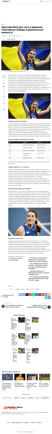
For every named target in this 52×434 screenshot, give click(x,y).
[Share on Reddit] (14, 36)
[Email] (19, 36)
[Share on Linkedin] (9, 36)
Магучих (23, 289)
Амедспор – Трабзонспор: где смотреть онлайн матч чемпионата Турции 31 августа (14, 324)
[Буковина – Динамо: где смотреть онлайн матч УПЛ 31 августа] (21, 350)
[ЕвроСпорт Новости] (5, 1)
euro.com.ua (22, 91)
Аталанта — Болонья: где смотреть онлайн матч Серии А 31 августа (28, 356)
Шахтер (23, 397)
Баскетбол (16, 381)
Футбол (12, 317)
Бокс (3, 381)
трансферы (30, 397)
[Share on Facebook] (2, 36)
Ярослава (37, 289)
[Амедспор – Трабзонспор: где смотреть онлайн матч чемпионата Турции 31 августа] (21, 320)
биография (18, 289)
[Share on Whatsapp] (7, 36)
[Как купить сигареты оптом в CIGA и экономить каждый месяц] (32, 377)
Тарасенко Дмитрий (11, 39)
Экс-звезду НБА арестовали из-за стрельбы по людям (19, 385)
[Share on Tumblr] (12, 36)
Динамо (16, 397)
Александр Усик (45, 397)
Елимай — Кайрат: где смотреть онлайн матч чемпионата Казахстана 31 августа (15, 340)
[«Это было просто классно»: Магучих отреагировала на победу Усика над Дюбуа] (7, 377)
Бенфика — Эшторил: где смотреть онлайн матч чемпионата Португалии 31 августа (28, 324)
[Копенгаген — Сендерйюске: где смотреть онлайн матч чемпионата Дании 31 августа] (35, 336)
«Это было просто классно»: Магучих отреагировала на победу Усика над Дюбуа (6, 386)
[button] (41, 1)
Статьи (4, 24)
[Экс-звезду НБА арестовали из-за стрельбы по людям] (19, 377)
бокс (37, 397)
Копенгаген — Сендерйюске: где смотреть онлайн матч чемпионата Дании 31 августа (27, 339)
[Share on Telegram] (17, 36)
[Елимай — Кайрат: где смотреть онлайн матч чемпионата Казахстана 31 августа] (21, 336)
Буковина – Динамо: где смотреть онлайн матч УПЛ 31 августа (15, 355)
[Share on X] (5, 36)
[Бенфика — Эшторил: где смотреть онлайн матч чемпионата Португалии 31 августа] (35, 320)
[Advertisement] (26, 13)
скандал (32, 289)
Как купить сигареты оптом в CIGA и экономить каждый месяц (32, 385)
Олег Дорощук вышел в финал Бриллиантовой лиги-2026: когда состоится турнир (38, 278)
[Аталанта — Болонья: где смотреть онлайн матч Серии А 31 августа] (35, 350)
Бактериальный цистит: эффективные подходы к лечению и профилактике (38, 272)
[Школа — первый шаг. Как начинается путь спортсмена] (44, 377)
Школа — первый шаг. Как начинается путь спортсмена (44, 385)
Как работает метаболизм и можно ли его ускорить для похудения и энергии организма (38, 259)
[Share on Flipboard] (3, 86)
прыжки (27, 289)
